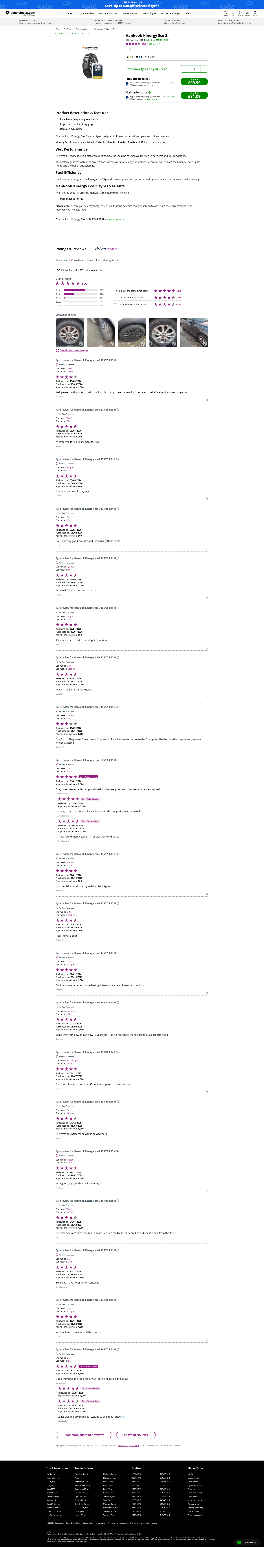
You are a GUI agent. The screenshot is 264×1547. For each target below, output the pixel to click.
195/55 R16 (136, 1504)
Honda (69, 862)
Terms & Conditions (73, 1523)
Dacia (69, 368)
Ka (68, 520)
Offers (188, 13)
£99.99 (194, 82)
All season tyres (195, 1500)
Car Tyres (50, 1474)
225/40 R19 (165, 1489)
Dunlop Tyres (80, 1492)
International (144, 1523)
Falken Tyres (80, 1500)
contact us (123, 1445)
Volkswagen (72, 1060)
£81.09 (194, 96)
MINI (68, 665)
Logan (70, 371)
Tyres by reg (193, 1489)
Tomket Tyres (109, 1496)
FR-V (69, 865)
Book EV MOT (52, 1492)
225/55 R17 (165, 1474)
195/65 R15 (165, 1481)
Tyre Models (128, 13)
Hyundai (70, 566)
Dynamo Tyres (81, 1496)
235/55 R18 (165, 1478)
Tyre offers (193, 1481)
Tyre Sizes (136, 1468)
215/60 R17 (165, 1492)
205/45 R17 (136, 1492)
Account (247, 15)
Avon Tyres (79, 1478)
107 (69, 470)
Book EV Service (53, 1504)
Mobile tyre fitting (195, 1507)
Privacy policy (100, 1523)
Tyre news (192, 1496)
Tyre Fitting (148, 13)
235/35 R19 (136, 1507)
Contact (240, 15)
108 (69, 619)
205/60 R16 (165, 1504)
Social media (193, 1511)
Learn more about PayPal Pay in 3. (75, 1541)
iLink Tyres (79, 1511)
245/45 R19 (165, 1500)
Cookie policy (88, 1523)
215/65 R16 (165, 1496)
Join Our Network (53, 1515)
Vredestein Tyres (110, 1507)
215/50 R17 (165, 1507)
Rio (69, 1360)
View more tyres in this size (73, 33)
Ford (68, 517)
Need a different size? (157, 40)
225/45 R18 (136, 1496)
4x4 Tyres (50, 1481)
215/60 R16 (165, 1515)
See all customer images (74, 350)
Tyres (69, 13)
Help (233, 15)
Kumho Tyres (80, 1515)
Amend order (194, 1478)
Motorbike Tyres (53, 1478)
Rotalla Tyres (108, 1492)
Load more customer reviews (84, 1434)
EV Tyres (50, 1485)
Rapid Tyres (108, 1489)
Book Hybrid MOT (53, 1496)
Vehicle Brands (106, 13)
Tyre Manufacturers (84, 1468)
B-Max (70, 1113)
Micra (70, 1162)
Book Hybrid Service (55, 1507)
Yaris (69, 421)
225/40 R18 (136, 1474)
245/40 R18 (136, 1515)
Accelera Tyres (81, 1474)
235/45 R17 (165, 1511)
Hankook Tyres (81, 1507)
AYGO (70, 1212)
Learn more (171, 82)
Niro (69, 771)
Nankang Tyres (109, 1478)
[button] (225, 13)
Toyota (69, 418)
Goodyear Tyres (82, 1504)
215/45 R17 (165, 1485)
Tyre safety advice (196, 1515)
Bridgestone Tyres (83, 1485)
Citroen (70, 715)
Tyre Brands (85, 13)
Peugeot (70, 467)
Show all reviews (136, 1435)
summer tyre (116, 219)
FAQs (190, 1474)
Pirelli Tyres (108, 1481)
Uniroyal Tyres (109, 1504)
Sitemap (133, 1523)
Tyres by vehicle (195, 1485)
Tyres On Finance (53, 1511)
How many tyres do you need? (146, 69)
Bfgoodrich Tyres (82, 1481)
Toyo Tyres (107, 1500)
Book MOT (50, 1489)
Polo (69, 1063)
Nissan (69, 1159)
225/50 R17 (136, 1500)
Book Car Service (53, 1500)
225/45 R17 (136, 1481)
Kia (68, 768)
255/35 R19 (136, 1489)
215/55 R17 (136, 1485)
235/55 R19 (136, 1511)
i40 (68, 569)
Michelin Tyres (109, 1474)
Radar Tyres (108, 1485)
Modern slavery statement (118, 1523)
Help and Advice (195, 1468)
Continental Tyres (82, 1489)
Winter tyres (193, 1504)
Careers (154, 1523)
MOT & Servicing (169, 13)
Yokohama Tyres (110, 1511)
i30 (68, 1014)
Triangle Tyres (109, 1515)
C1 (68, 718)
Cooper (71, 668)
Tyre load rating (195, 1492)
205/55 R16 (136, 1478)
